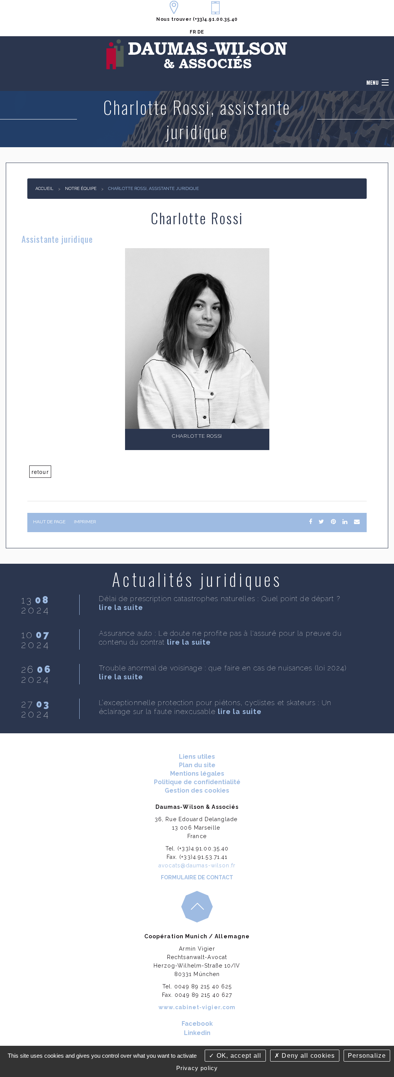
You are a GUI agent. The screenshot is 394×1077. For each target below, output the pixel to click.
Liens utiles (197, 756)
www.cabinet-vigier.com (197, 1007)
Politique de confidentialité (197, 782)
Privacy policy (197, 1068)
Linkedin (197, 1033)
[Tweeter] (321, 521)
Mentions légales (197, 773)
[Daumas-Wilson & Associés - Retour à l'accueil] (197, 54)
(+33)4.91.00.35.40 (215, 19)
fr (193, 32)
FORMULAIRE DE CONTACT (197, 877)
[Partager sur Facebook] (310, 521)
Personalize (367, 1055)
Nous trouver (173, 19)
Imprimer (85, 521)
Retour (40, 471)
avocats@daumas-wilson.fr (197, 865)
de (200, 32)
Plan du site (197, 765)
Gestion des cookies (197, 790)
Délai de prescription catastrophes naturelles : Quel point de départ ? (219, 599)
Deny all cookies (307, 1055)
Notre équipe (81, 188)
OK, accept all (237, 1055)
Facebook (197, 1023)
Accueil (44, 188)
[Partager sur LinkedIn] (344, 521)
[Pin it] (333, 521)
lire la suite (121, 607)
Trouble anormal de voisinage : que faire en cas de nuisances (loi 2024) (223, 668)
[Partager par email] (357, 521)
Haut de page (49, 521)
